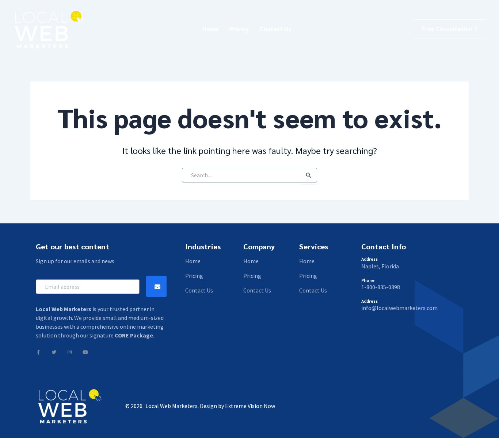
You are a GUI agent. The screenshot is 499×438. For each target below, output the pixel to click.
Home (210, 28)
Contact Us (275, 28)
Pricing (239, 28)
